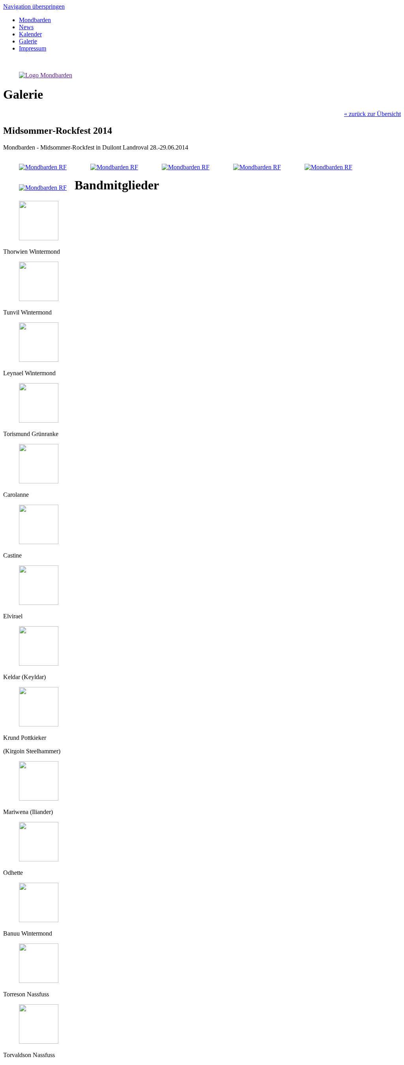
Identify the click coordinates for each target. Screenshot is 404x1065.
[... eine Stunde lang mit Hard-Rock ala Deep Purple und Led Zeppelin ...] (257, 167)
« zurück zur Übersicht (372, 113)
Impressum (32, 48)
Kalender (30, 34)
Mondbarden (35, 20)
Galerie (28, 41)
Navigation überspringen (34, 6)
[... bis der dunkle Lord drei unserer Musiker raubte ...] (328, 167)
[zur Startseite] (45, 75)
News (26, 27)
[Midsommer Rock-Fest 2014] (43, 167)
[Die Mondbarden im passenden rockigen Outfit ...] (114, 167)
